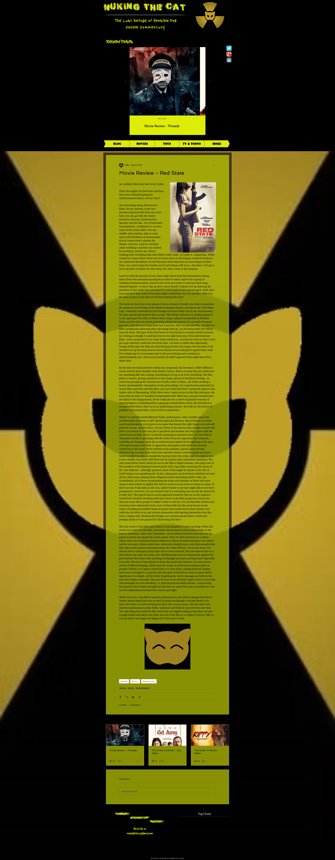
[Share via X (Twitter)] (126, 697)
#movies (124, 681)
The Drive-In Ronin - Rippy (206, 751)
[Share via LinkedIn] (133, 697)
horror (131, 688)
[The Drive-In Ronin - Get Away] (167, 735)
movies (123, 688)
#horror (135, 681)
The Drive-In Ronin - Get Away (166, 751)
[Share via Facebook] (120, 697)
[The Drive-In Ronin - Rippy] (210, 735)
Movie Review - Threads (123, 750)
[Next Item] (209, 81)
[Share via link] (139, 697)
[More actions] (214, 165)
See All (226, 719)
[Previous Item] (126, 81)
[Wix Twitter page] (229, 48)
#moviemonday (149, 681)
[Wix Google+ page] (229, 54)
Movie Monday (142, 688)
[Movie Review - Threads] (125, 735)
